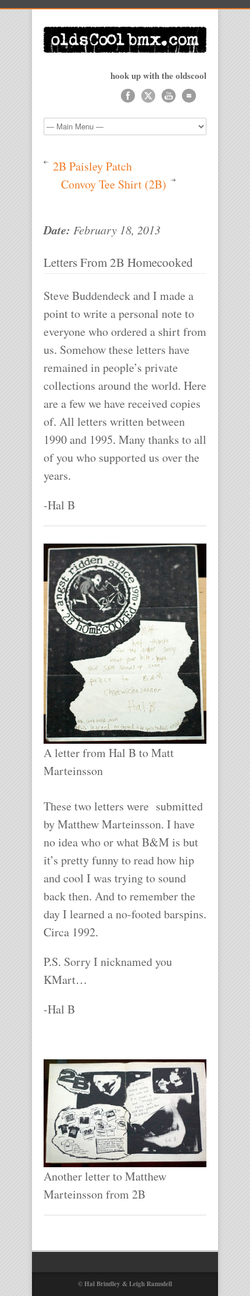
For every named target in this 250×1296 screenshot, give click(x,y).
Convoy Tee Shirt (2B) (113, 184)
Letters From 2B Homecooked (118, 262)
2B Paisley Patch (92, 166)
